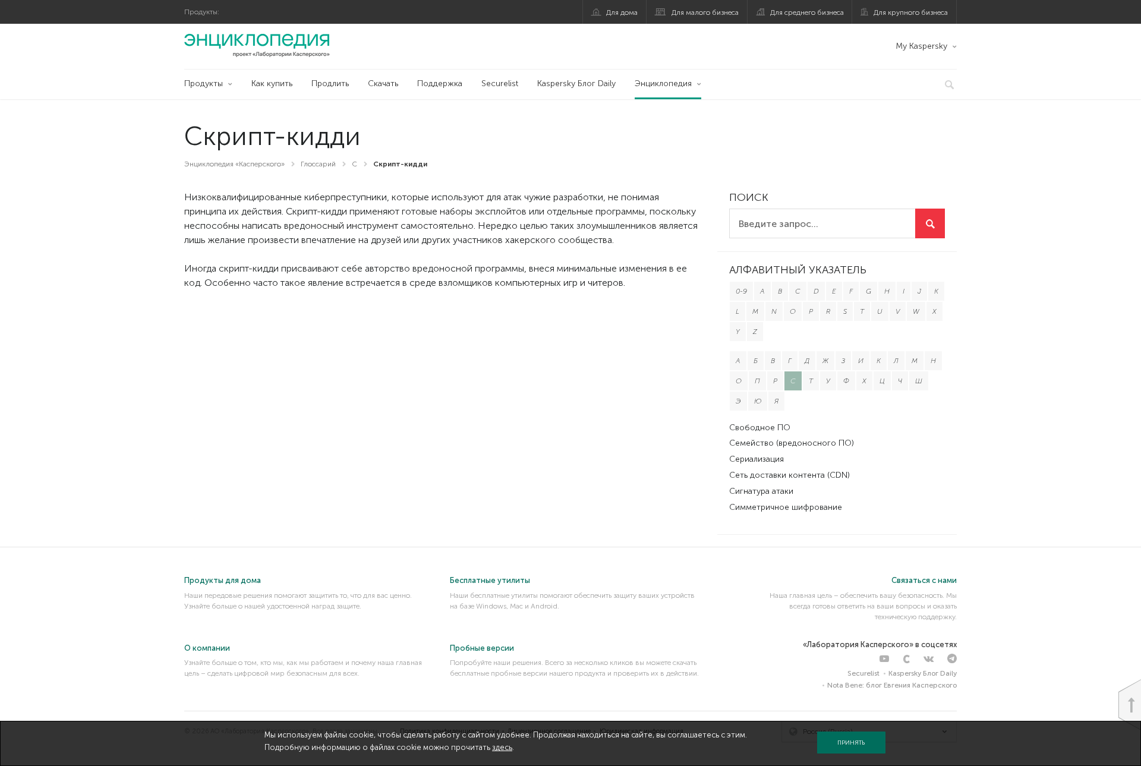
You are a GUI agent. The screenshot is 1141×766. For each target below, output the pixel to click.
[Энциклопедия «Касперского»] (257, 45)
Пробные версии (482, 648)
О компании (207, 648)
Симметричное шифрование (785, 507)
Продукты (203, 83)
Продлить (330, 83)
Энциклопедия (663, 83)
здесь (502, 747)
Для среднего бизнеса (807, 12)
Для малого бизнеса (705, 12)
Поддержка (439, 83)
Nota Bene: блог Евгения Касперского (892, 685)
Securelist (499, 83)
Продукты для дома (222, 580)
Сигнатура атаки (761, 491)
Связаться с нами (924, 580)
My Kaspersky (921, 46)
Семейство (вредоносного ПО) (791, 443)
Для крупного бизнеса (911, 12)
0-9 (741, 291)
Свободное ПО (759, 428)
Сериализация (756, 459)
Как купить (271, 83)
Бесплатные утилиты (490, 580)
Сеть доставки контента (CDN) (789, 475)
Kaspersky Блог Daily (576, 83)
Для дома (622, 12)
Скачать (383, 83)
